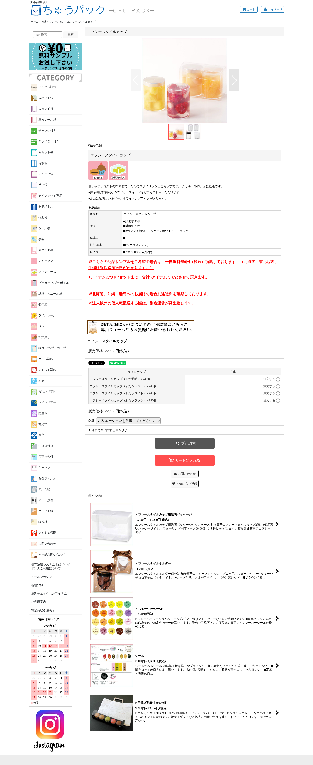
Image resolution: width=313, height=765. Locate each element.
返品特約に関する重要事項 (109, 430)
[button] (136, 80)
